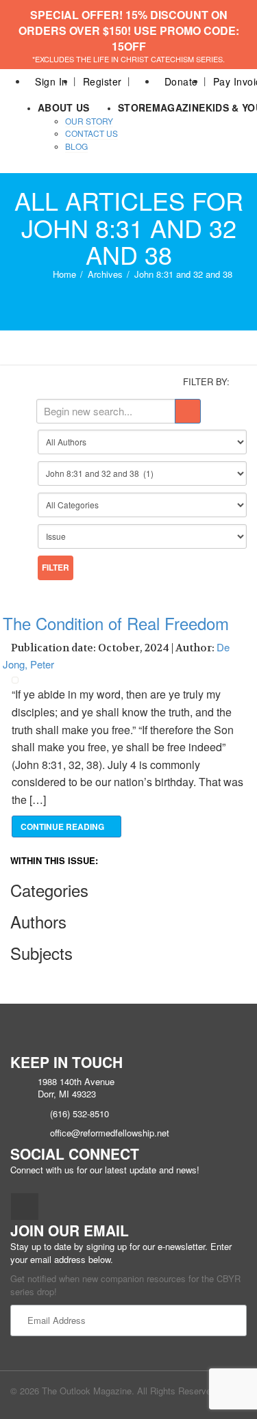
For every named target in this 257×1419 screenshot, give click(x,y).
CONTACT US (91, 133)
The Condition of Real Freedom (116, 623)
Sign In (51, 81)
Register (102, 81)
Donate (181, 81)
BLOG (76, 146)
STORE (135, 107)
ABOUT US (64, 107)
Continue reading (63, 826)
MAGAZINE (179, 107)
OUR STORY (89, 121)
